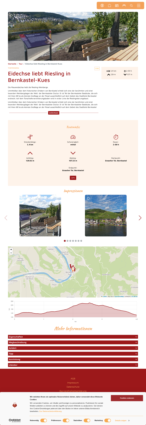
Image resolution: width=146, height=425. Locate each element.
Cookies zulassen (127, 398)
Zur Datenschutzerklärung (50, 411)
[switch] (66, 420)
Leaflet (104, 296)
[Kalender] (117, 5)
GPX (73, 178)
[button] (11, 16)
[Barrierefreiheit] (102, 5)
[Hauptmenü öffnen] (139, 5)
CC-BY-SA (134, 296)
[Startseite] (109, 5)
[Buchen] (124, 5)
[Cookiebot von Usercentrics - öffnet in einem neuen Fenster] (15, 420)
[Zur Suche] (131, 5)
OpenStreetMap (119, 296)
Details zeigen (120, 420)
